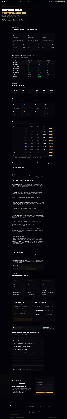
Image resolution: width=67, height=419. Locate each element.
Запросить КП (50, 134)
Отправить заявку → (45, 392)
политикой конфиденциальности (48, 394)
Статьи (28, 1)
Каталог (21, 1)
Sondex (39, 407)
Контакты (31, 1)
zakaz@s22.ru (56, 1)
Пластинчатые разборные (32, 406)
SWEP (39, 411)
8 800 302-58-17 (51, 1)
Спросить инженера (46, 327)
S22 (3, 1)
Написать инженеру (61, 1)
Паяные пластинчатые (31, 407)
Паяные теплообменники (16, 203)
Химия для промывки (31, 412)
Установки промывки (31, 411)
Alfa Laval (39, 406)
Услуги (24, 1)
